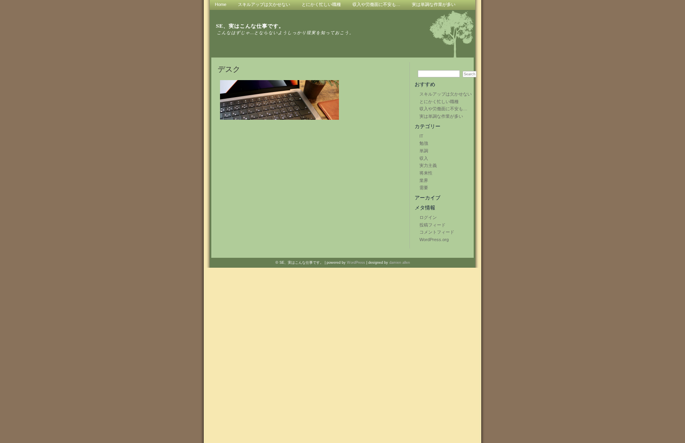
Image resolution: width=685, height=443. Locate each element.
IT (421, 136)
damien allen (399, 263)
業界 (423, 180)
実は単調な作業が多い (441, 116)
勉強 (423, 143)
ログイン (428, 217)
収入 (423, 158)
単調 (423, 150)
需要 (423, 187)
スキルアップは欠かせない (445, 94)
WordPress (356, 263)
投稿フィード (432, 224)
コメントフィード (436, 232)
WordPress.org (434, 239)
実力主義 (428, 165)
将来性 (425, 173)
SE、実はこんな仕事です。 (250, 26)
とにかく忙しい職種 (439, 101)
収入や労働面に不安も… (443, 108)
